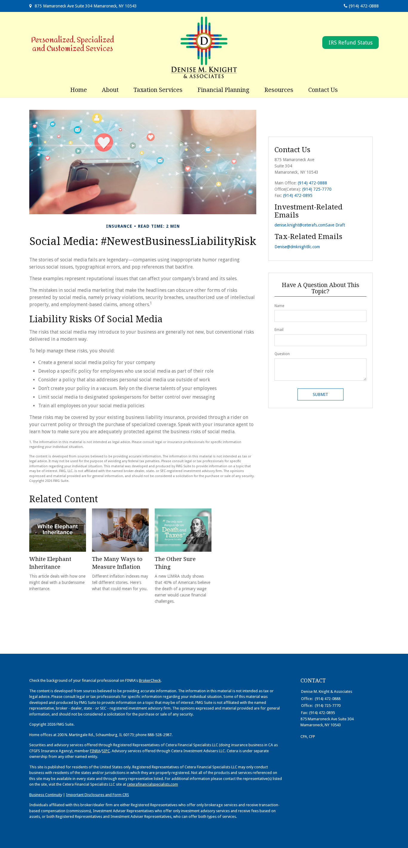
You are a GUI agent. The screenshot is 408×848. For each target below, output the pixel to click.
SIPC (106, 751)
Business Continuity (45, 795)
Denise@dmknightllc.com (297, 246)
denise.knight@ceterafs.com (300, 225)
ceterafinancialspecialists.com (152, 784)
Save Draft (335, 225)
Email (278, 330)
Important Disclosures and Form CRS (97, 795)
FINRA (95, 751)
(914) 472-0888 (364, 6)
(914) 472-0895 (297, 195)
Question (282, 354)
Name (279, 306)
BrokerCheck (150, 680)
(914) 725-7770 (317, 189)
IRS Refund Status (350, 42)
